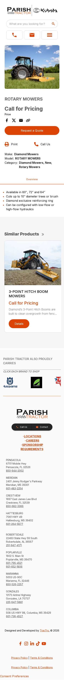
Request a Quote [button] (32, 130)
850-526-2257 (14, 584)
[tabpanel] (32, 67)
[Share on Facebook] (7, 120)
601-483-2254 (14, 488)
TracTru (44, 630)
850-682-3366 (14, 506)
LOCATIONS (32, 436)
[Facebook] (20, 643)
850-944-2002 (15, 470)
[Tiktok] (38, 643)
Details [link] (19, 323)
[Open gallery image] (32, 67)
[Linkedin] (32, 643)
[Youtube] (44, 643)
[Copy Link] (28, 120)
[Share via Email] (21, 120)
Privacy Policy (19, 657)
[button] (14, 35)
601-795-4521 (14, 562)
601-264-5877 (14, 523)
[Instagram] (26, 643)
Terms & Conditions (41, 657)
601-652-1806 (14, 566)
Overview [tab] (32, 179)
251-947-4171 (14, 545)
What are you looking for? (27, 24)
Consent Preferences (14, 676)
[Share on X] (14, 120)
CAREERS (32, 440)
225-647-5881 (14, 602)
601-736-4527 (14, 616)
